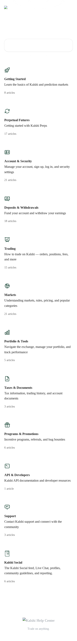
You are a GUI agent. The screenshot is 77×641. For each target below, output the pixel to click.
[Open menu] (69, 7)
